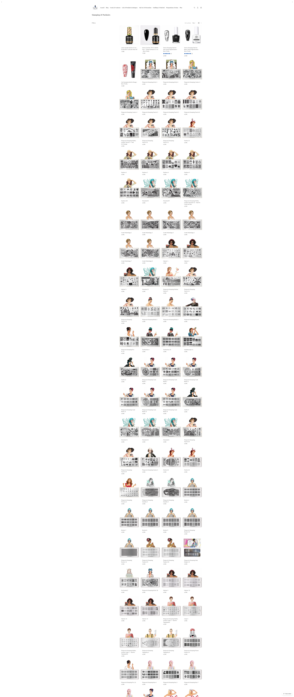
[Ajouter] (136, 42)
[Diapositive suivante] (292, 2)
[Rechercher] (194, 7)
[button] (194, 23)
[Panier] (201, 7)
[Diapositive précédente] (1, 2)
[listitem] (181, 7)
